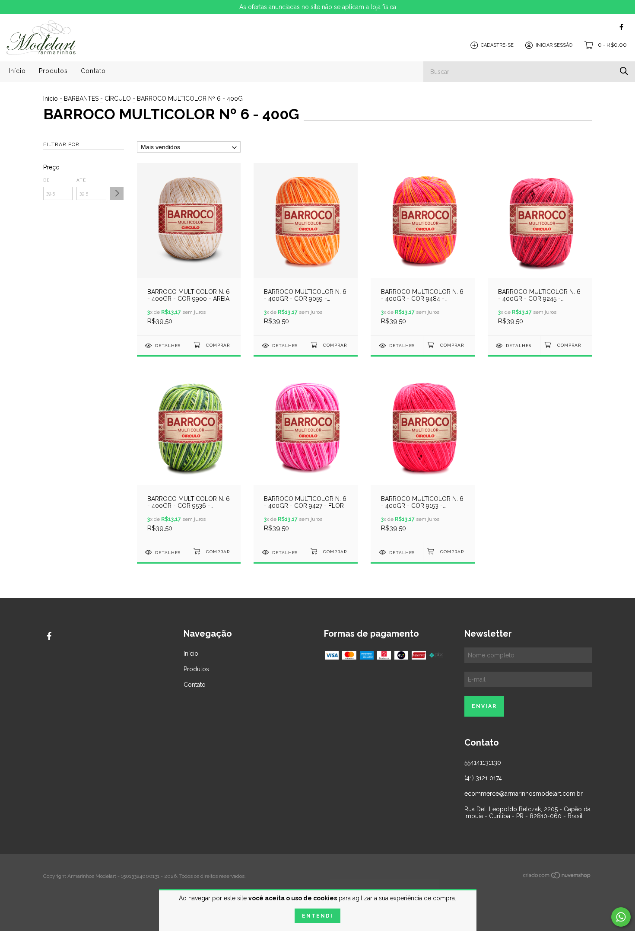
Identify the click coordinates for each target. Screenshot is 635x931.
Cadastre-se (497, 45)
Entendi (317, 916)
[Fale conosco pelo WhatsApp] (621, 917)
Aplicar (117, 193)
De (46, 180)
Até (81, 180)
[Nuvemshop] (557, 877)
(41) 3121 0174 (483, 778)
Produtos (53, 70)
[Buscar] (624, 71)
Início (17, 70)
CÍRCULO (118, 98)
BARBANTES (81, 98)
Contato (93, 70)
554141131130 (482, 762)
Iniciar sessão (554, 45)
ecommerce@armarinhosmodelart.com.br (523, 793)
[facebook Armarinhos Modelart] (621, 27)
